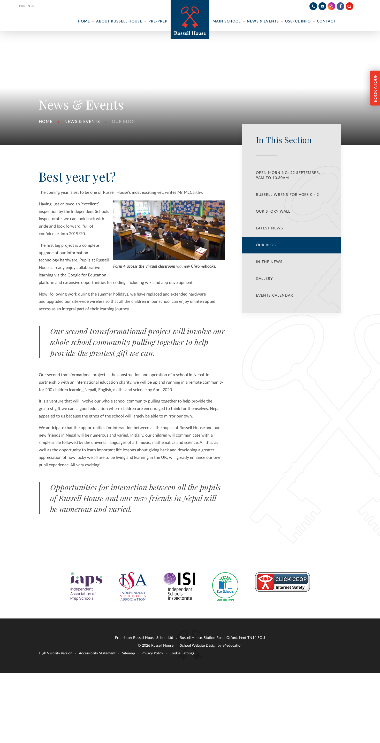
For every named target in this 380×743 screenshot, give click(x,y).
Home (45, 122)
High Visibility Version (55, 653)
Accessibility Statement (97, 653)
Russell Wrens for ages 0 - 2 (287, 195)
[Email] (322, 6)
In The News (269, 262)
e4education (232, 645)
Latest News (269, 228)
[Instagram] (331, 6)
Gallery (264, 279)
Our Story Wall (273, 211)
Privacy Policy (152, 653)
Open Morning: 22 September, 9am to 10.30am (288, 175)
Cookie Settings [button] (182, 653)
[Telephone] (313, 6)
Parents (26, 5)
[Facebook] (340, 6)
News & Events (82, 122)
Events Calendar (274, 295)
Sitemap (128, 653)
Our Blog (123, 122)
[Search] (349, 6)
